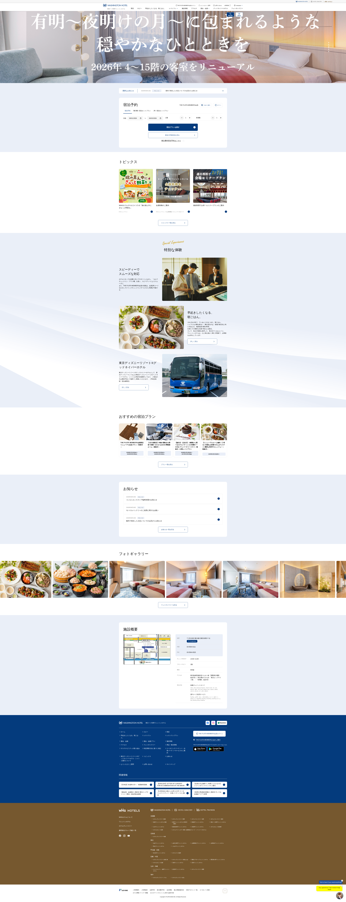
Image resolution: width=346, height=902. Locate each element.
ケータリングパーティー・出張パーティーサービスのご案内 (176, 751)
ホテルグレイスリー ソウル (160, 877)
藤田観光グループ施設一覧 (127, 830)
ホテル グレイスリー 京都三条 (160, 859)
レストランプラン (172, 735)
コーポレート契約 (205, 890)
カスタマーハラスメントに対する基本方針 (162, 893)
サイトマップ (171, 764)
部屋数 (198, 118)
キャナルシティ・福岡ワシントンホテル (161, 870)
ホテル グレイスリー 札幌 (159, 836)
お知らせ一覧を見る (167, 529)
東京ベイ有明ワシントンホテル (218, 822)
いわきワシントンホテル (178, 846)
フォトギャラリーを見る (169, 605)
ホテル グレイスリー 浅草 (198, 819)
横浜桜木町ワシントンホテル (179, 826)
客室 (132, 8)
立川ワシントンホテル (158, 826)
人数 (166, 118)
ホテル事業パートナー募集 (140, 893)
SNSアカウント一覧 (192, 890)
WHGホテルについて (126, 817)
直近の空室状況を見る (172, 135)
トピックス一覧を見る (168, 223)
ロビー (139, 8)
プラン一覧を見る (167, 464)
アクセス (194, 8)
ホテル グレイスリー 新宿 (217, 819)
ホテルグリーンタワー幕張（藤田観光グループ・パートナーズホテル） (189, 830)
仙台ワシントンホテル (158, 843)
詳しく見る (194, 341)
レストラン (147, 735)
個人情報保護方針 (179, 890)
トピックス (147, 756)
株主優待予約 (161, 890)
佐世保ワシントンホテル (178, 869)
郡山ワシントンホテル (158, 846)
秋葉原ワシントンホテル (197, 822)
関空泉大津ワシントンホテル (218, 859)
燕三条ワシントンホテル (159, 853)
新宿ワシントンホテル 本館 (160, 822)
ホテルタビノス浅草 (158, 830)
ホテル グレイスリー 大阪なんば (180, 859)
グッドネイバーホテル (220, 8)
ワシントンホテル (124, 821)
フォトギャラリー (237, 8)
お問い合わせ (148, 764)
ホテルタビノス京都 (158, 862)
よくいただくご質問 (127, 764)
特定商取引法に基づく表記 (152, 748)
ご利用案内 (136, 890)
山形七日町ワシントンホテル (179, 843)
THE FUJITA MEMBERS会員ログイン (210, 733)
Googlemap (193, 641)
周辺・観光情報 (172, 745)
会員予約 (152, 890)
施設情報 (185, 8)
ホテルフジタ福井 (176, 853)
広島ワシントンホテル (197, 862)
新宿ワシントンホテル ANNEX (179, 822)
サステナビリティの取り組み (130, 748)
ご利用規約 (144, 890)
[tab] (328, 42)
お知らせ (169, 756)
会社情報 (169, 890)
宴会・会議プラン (149, 741)
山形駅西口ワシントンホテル (199, 843)
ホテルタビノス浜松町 (216, 826)
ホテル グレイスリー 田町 (178, 819)
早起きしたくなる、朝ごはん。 (155, 8)
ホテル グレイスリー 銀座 (159, 819)
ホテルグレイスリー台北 (178, 877)
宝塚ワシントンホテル (177, 862)
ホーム (123, 732)
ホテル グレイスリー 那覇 (198, 869)
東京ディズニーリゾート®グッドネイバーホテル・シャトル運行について (130, 758)
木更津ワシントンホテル (197, 826)
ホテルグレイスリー (125, 826)
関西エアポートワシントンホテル (200, 859)
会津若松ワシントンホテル (217, 843)
